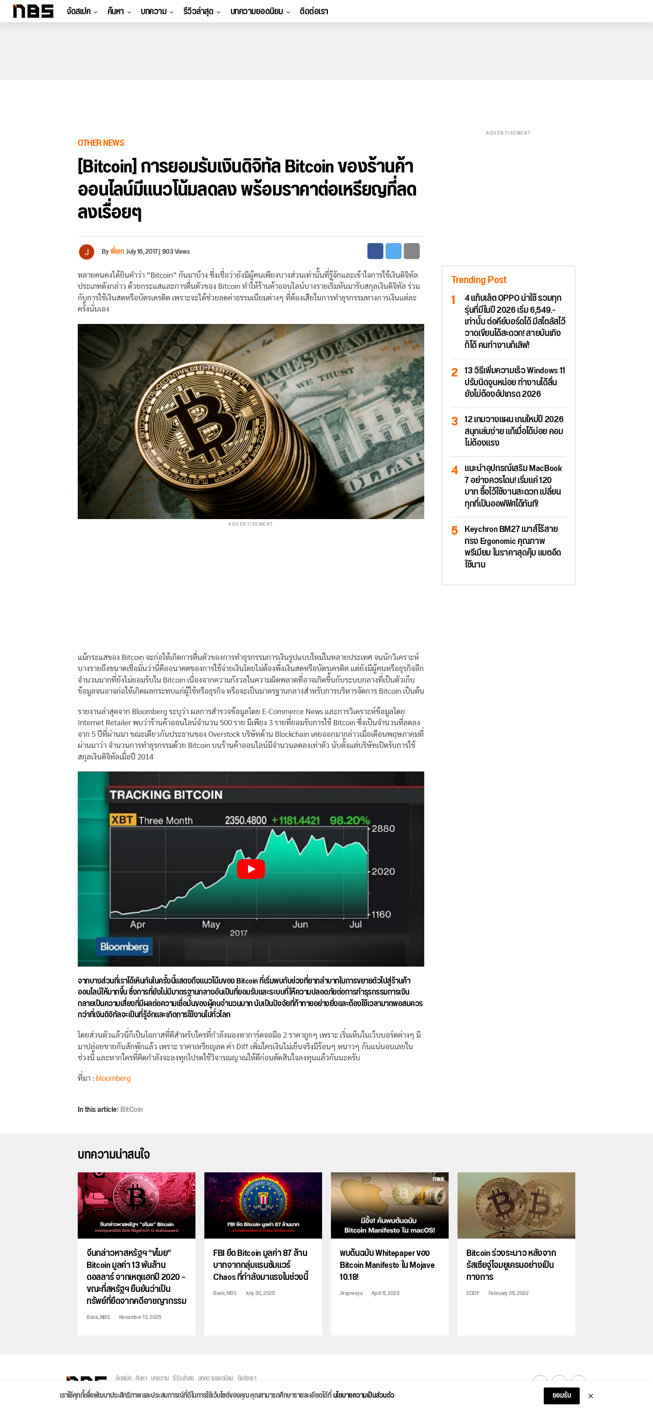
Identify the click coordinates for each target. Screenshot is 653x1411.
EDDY (472, 1293)
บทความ (153, 11)
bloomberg (113, 1078)
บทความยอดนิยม (257, 11)
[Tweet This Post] (394, 251)
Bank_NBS (98, 1317)
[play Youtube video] (251, 869)
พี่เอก (117, 252)
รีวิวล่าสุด (198, 11)
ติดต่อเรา (314, 11)
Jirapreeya (351, 1293)
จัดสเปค (78, 11)
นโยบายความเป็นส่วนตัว (363, 1395)
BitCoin (131, 1109)
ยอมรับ (562, 1396)
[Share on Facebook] (375, 251)
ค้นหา (116, 11)
